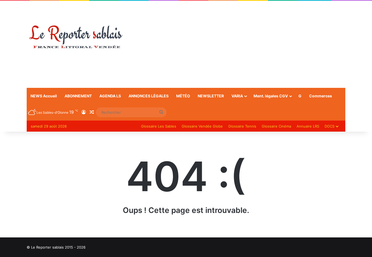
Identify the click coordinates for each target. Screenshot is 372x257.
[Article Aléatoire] (92, 112)
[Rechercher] (161, 112)
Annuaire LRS (308, 126)
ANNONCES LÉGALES (149, 96)
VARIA (237, 96)
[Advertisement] (240, 44)
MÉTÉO (183, 96)
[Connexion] (84, 112)
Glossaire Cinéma (276, 126)
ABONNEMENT (78, 96)
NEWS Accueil (44, 96)
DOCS (329, 126)
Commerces (320, 96)
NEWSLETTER (211, 96)
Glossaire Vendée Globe (202, 126)
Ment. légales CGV (271, 96)
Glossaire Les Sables (158, 126)
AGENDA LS (110, 96)
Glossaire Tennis (242, 126)
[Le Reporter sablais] (76, 37)
